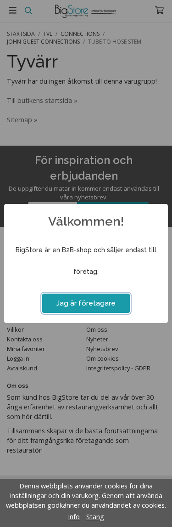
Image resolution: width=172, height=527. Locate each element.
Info (74, 516)
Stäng (95, 516)
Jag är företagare (86, 303)
